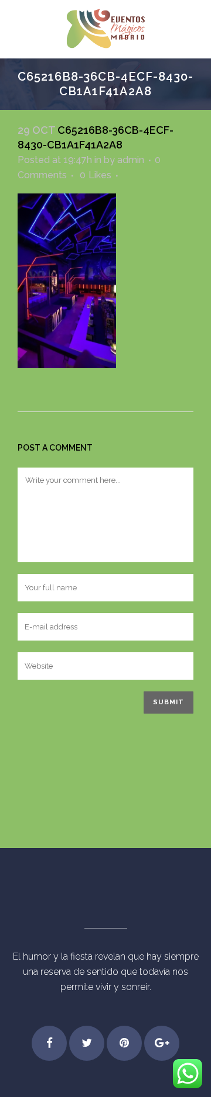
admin (130, 159)
